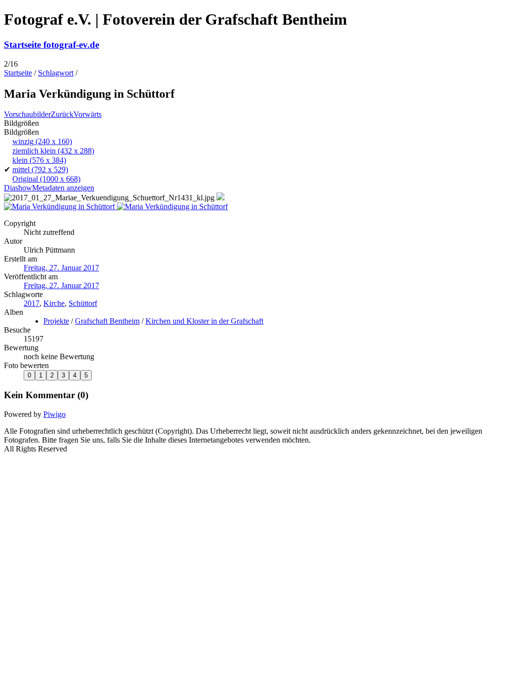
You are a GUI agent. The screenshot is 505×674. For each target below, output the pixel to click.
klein (39, 160)
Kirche (54, 303)
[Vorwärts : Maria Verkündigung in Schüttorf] (172, 206)
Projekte (56, 321)
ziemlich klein (53, 151)
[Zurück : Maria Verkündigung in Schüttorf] (60, 206)
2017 (31, 303)
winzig (42, 141)
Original (46, 179)
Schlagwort (55, 73)
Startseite (18, 73)
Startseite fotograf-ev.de (51, 44)
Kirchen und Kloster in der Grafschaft (204, 321)
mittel (40, 169)
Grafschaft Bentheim (107, 321)
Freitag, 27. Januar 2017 (61, 267)
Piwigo (54, 414)
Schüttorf (83, 303)
